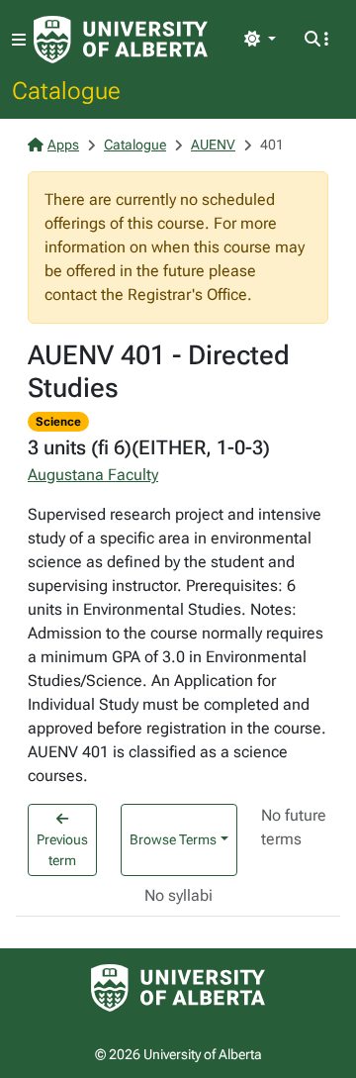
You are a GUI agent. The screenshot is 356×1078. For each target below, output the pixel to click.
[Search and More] (316, 39)
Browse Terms (173, 839)
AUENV (213, 144)
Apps (63, 144)
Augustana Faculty (93, 474)
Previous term (62, 850)
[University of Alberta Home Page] (121, 39)
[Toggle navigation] (19, 40)
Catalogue (66, 90)
